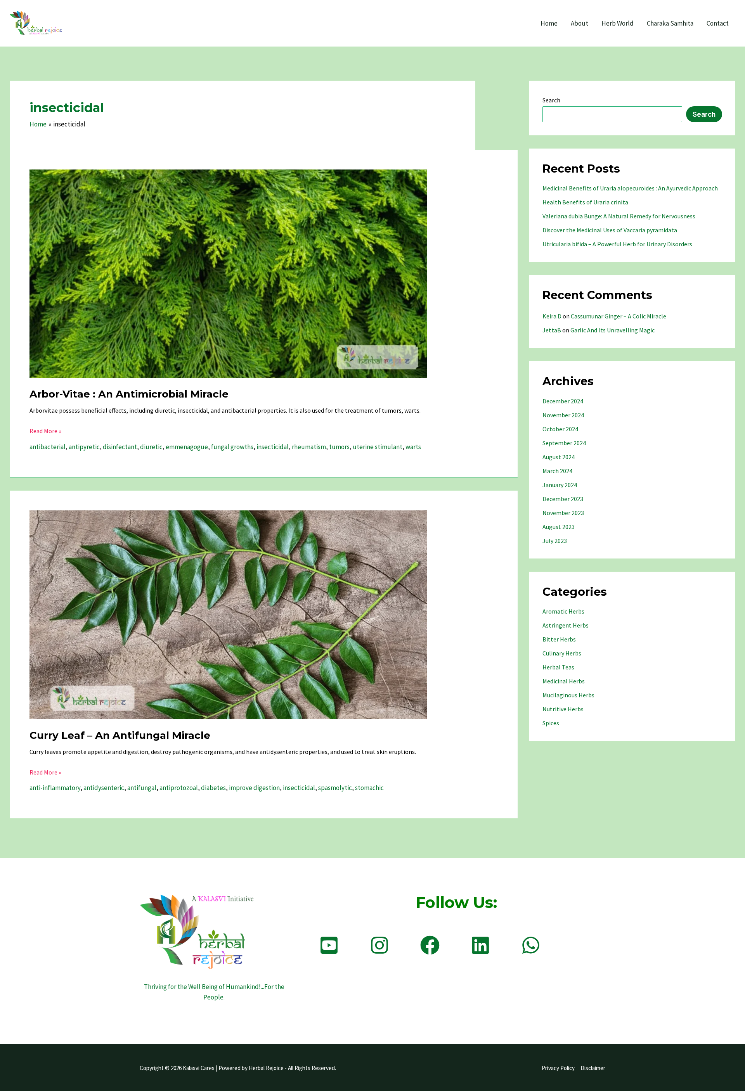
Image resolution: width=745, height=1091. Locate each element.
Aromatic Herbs (563, 611)
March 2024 (557, 471)
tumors (339, 447)
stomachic (369, 787)
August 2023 (558, 527)
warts (413, 447)
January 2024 (559, 485)
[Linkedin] (480, 945)
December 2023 (562, 499)
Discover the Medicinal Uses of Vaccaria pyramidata (609, 230)
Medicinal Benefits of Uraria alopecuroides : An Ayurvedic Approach (630, 188)
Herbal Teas (558, 667)
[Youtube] (329, 945)
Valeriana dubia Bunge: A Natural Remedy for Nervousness (618, 216)
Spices (550, 723)
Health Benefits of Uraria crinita (585, 202)
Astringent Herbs (565, 625)
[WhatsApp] (530, 945)
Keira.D (551, 316)
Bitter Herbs (559, 639)
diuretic (151, 447)
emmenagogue (187, 447)
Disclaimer (592, 1068)
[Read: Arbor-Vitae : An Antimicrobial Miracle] (228, 273)
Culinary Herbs (561, 653)
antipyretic (84, 447)
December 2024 (562, 401)
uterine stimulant (377, 447)
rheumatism (309, 447)
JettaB (551, 330)
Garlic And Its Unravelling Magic (612, 330)
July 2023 (554, 541)
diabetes (213, 787)
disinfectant (120, 447)
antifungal (141, 787)
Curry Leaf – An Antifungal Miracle (119, 735)
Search (551, 100)
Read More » (45, 431)
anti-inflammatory (54, 787)
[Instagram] (379, 945)
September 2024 (564, 443)
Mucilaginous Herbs (568, 695)
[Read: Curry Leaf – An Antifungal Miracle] (228, 614)
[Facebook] (430, 945)
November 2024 (563, 415)
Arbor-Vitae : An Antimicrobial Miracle (129, 394)
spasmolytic (335, 787)
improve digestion (254, 787)
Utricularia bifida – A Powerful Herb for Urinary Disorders (617, 244)
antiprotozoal (178, 787)
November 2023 (563, 513)
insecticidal (272, 447)
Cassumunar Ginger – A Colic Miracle (618, 316)
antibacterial (47, 447)
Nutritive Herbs (563, 709)
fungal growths (232, 447)
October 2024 (560, 429)
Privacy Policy (558, 1068)
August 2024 (558, 457)
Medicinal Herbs (563, 681)
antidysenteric (103, 787)
